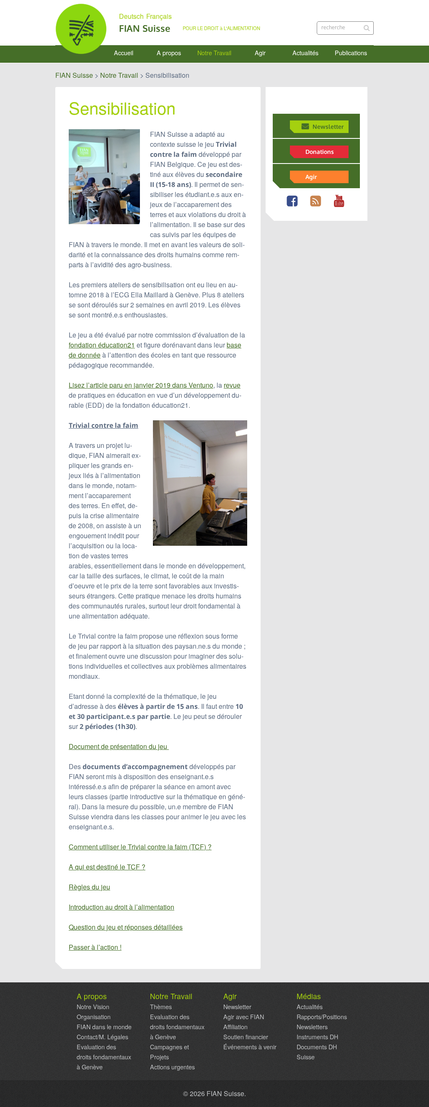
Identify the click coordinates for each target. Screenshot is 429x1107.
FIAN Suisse (144, 28)
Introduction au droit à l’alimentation (121, 907)
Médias (309, 996)
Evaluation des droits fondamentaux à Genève (104, 1057)
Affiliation (235, 1026)
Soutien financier (245, 1037)
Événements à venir (250, 1047)
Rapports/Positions (322, 1016)
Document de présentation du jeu (119, 746)
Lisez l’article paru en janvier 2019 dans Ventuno (141, 385)
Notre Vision (93, 1006)
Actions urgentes (172, 1067)
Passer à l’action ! (95, 947)
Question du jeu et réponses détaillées (126, 927)
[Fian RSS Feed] (317, 206)
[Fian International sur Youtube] (341, 206)
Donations (319, 151)
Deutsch (131, 16)
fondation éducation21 (102, 345)
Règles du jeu (89, 887)
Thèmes (161, 1006)
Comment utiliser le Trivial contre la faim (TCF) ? (140, 846)
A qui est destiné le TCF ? (107, 867)
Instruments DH (317, 1037)
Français (159, 16)
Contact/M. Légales (102, 1037)
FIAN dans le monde (104, 1026)
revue (232, 385)
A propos (169, 52)
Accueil (123, 52)
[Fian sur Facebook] (294, 206)
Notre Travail (214, 52)
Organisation (94, 1016)
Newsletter (328, 126)
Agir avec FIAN (243, 1016)
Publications (351, 52)
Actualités (305, 52)
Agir (260, 52)
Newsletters (312, 1026)
